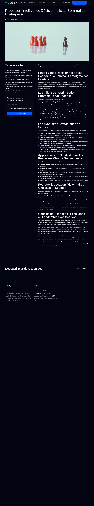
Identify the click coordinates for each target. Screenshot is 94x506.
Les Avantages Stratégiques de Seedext (17, 79)
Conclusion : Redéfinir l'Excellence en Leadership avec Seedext (16, 92)
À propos (54, 2)
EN (88, 2)
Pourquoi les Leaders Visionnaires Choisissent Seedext (19, 87)
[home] (11, 3)
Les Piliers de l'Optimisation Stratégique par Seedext (18, 76)
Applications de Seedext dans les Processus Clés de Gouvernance (18, 83)
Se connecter (66, 2)
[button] (24, 3)
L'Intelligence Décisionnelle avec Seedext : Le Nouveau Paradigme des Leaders (19, 71)
